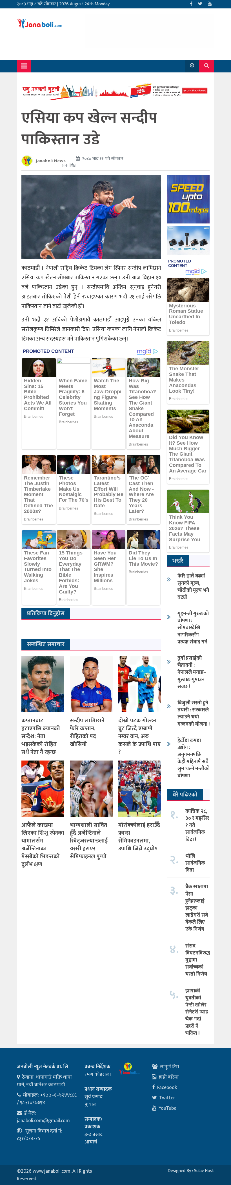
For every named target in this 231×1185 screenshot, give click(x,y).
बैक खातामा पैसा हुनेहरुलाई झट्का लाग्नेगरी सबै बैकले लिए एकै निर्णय (196, 908)
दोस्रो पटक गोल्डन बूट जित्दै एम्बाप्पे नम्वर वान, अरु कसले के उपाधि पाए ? (139, 736)
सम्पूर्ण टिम (169, 1067)
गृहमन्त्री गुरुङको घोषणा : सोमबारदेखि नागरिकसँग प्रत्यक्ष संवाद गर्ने (193, 627)
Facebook (167, 1087)
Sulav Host (204, 1171)
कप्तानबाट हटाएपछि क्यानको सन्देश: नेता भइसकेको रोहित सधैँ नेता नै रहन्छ (40, 736)
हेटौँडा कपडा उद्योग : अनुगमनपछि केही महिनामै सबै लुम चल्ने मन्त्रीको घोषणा (193, 758)
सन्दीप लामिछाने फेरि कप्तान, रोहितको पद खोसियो (87, 732)
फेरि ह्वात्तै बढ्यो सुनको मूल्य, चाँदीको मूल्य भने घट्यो (193, 587)
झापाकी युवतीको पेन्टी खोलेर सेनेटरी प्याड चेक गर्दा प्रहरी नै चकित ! (196, 1012)
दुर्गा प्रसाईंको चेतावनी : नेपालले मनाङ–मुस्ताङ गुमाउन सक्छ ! (191, 672)
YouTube (167, 1108)
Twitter (167, 1098)
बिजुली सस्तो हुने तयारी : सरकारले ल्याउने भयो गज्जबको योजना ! (193, 714)
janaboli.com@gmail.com (43, 1120)
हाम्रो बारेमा (169, 1077)
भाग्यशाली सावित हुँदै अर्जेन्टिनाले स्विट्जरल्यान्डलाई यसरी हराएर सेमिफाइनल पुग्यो (89, 840)
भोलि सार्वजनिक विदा (195, 863)
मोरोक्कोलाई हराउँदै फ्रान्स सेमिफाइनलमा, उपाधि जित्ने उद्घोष (139, 836)
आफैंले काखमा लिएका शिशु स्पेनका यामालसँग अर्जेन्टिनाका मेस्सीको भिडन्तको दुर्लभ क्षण (42, 844)
